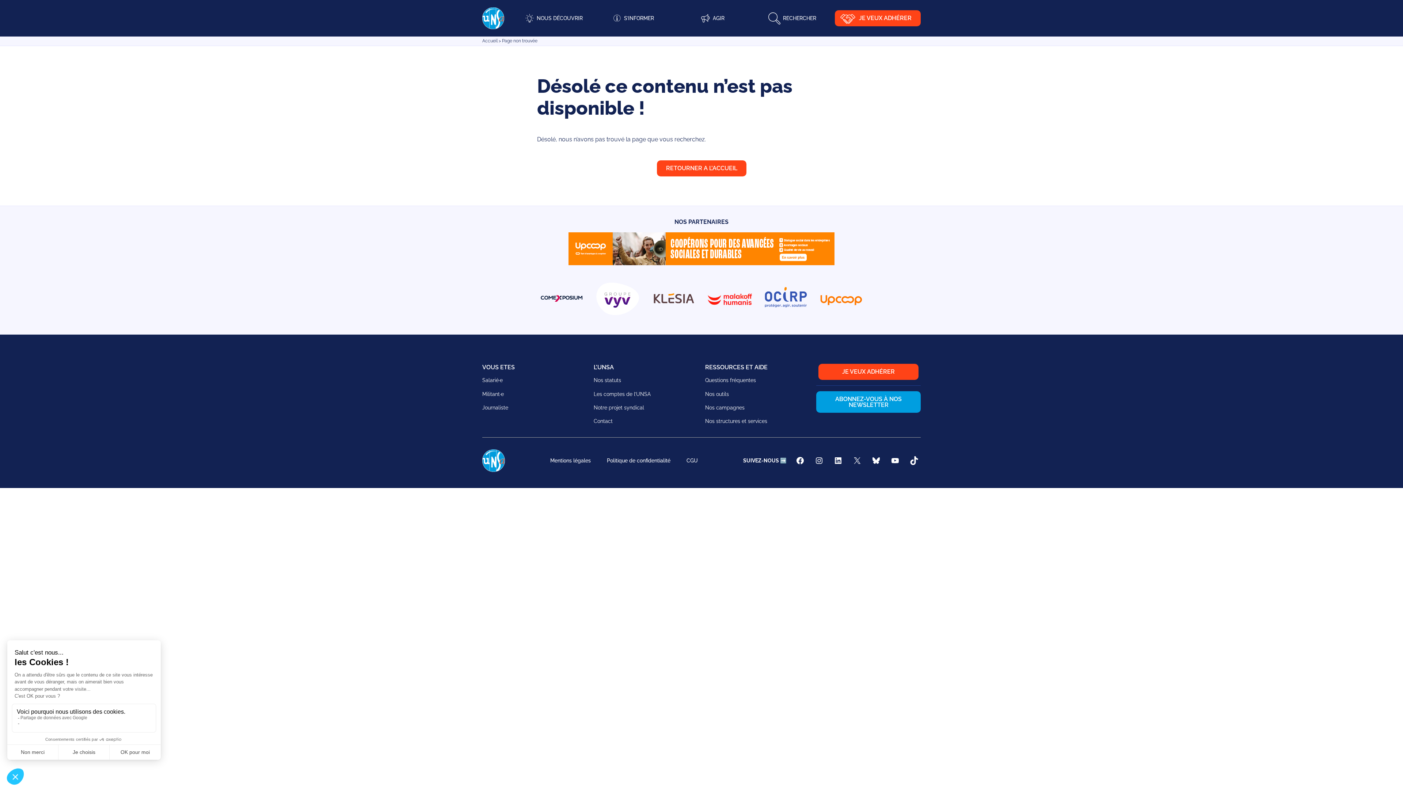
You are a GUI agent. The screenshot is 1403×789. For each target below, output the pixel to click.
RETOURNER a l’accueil (701, 168)
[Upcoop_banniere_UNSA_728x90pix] (701, 263)
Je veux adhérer (885, 18)
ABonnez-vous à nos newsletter (868, 402)
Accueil (490, 40)
